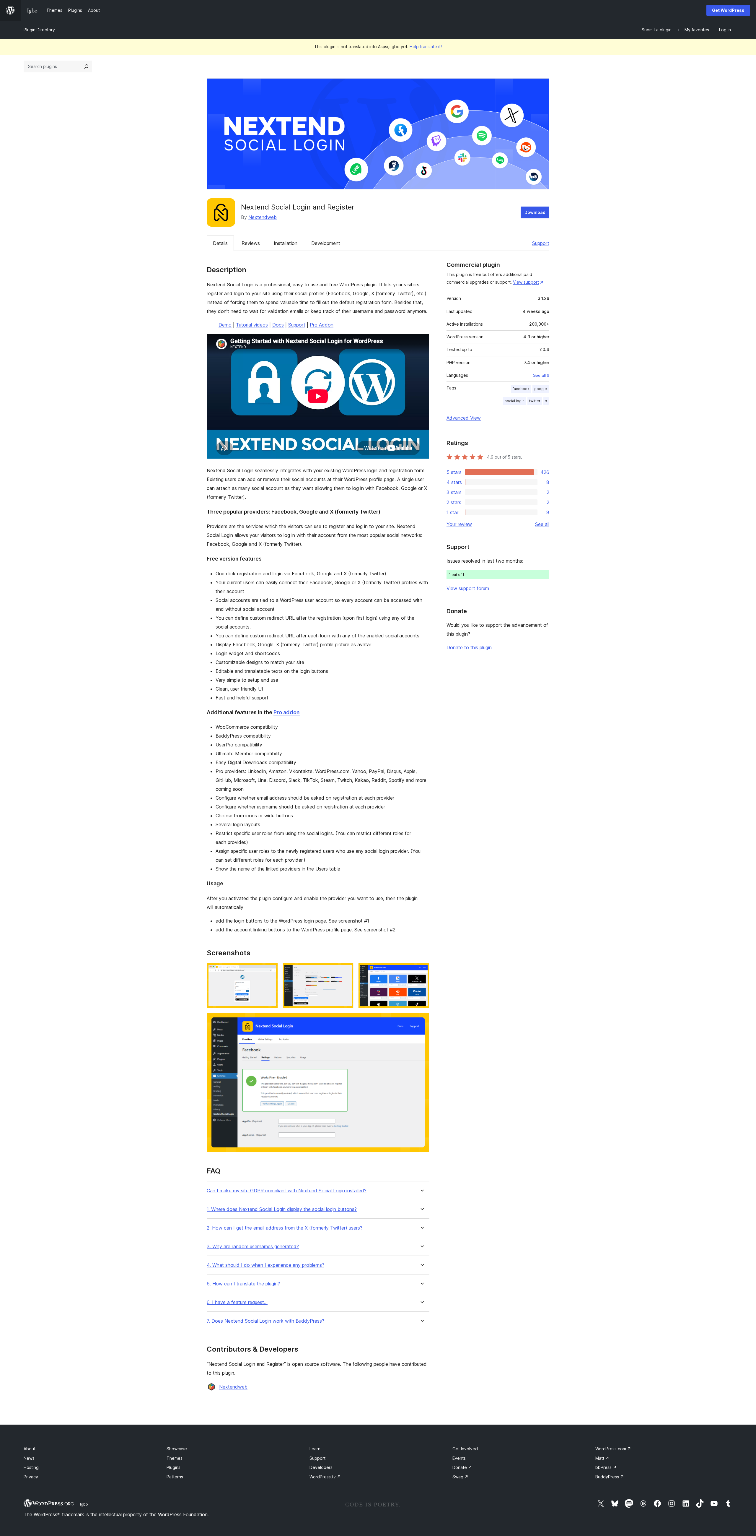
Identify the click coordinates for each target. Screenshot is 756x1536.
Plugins (173, 1467)
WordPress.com (613, 1448)
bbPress (606, 1467)
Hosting (31, 1467)
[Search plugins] (86, 66)
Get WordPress (728, 10)
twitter (534, 401)
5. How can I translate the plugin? (243, 1284)
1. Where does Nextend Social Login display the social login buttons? (282, 1209)
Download (534, 212)
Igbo (84, 1504)
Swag (460, 1476)
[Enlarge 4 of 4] (421, 1021)
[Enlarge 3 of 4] (421, 971)
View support (526, 282)
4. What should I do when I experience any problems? (265, 1265)
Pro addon (286, 712)
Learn (314, 1448)
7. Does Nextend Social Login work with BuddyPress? (265, 1321)
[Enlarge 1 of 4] (270, 971)
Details (220, 243)
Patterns (175, 1476)
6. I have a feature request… (237, 1302)
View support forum (468, 588)
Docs (278, 325)
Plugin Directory (39, 29)
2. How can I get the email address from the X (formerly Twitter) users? (284, 1228)
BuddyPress (609, 1476)
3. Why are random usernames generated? (253, 1246)
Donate (462, 1467)
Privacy (31, 1476)
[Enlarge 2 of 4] (345, 971)
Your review (459, 524)
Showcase (177, 1448)
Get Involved (465, 1448)
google (540, 389)
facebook (521, 389)
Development (325, 243)
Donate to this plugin (469, 647)
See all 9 (541, 375)
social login (514, 401)
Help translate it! (426, 46)
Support (540, 243)
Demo (225, 325)
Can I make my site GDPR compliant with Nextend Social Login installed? (286, 1191)
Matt (602, 1458)
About (29, 1448)
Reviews (251, 243)
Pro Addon (321, 325)
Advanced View (464, 418)
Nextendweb (262, 217)
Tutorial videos (252, 325)
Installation (285, 243)
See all (542, 524)
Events (459, 1458)
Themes (175, 1458)
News (29, 1458)
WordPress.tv (325, 1476)
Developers (321, 1467)
